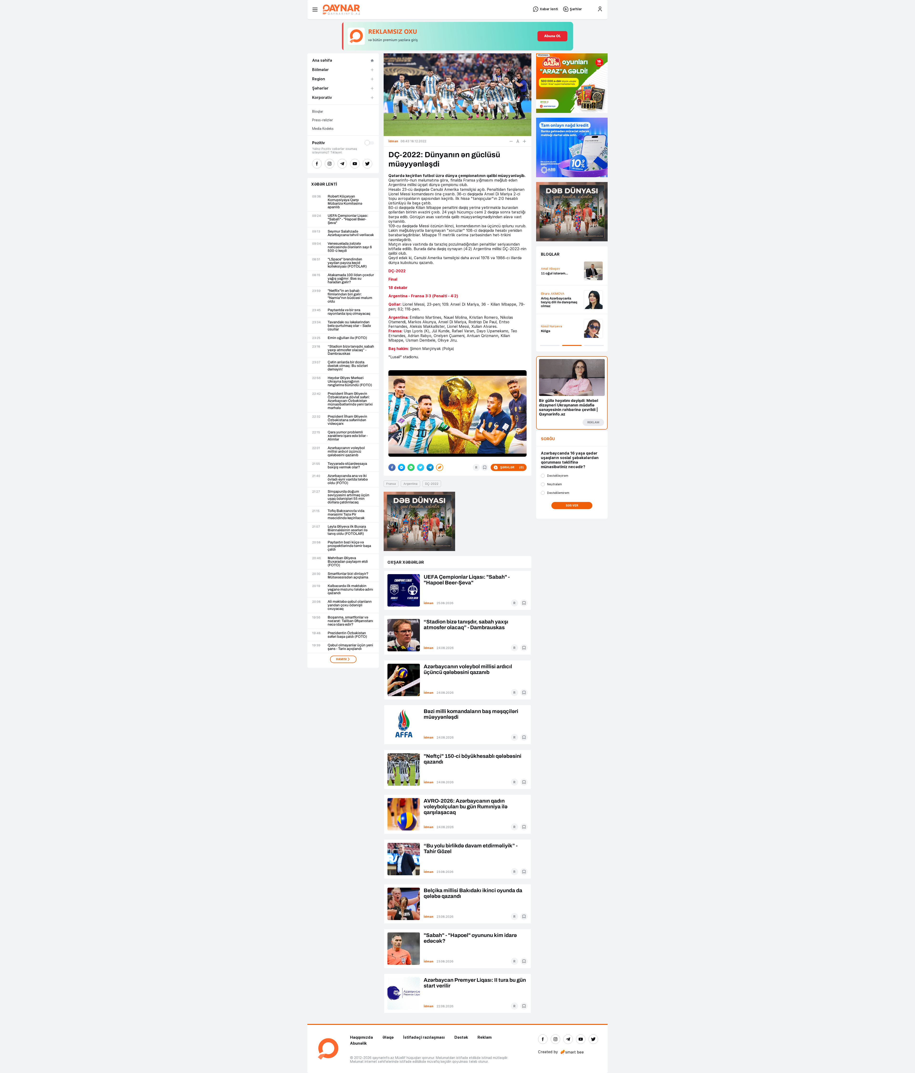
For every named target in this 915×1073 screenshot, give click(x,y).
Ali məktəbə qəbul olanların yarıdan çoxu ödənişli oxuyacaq (350, 605)
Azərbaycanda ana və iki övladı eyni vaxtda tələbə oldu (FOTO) (348, 479)
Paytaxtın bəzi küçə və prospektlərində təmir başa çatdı (349, 546)
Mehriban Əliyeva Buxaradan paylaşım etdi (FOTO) (348, 561)
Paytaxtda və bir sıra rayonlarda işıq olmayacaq (349, 311)
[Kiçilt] (511, 141)
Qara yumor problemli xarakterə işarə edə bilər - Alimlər (348, 435)
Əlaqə (388, 1037)
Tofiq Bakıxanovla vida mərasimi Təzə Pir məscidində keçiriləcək (346, 514)
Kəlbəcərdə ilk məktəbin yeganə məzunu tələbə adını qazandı (350, 589)
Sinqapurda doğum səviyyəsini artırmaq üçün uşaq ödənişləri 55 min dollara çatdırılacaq (348, 497)
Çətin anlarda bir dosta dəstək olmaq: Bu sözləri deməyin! (348, 365)
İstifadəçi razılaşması (424, 1037)
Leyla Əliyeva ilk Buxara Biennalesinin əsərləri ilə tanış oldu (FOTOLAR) (347, 530)
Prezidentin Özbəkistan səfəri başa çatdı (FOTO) (347, 634)
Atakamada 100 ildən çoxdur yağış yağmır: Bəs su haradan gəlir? (351, 278)
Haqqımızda (361, 1037)
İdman (428, 603)
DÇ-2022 (431, 484)
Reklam (485, 1037)
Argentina (410, 484)
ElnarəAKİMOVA (552, 293)
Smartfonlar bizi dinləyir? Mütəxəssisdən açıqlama (348, 575)
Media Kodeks (323, 129)
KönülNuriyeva (551, 326)
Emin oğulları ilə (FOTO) (347, 338)
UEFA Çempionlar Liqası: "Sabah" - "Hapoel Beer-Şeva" (348, 219)
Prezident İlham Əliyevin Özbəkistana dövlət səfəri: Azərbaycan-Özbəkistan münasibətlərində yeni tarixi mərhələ (350, 401)
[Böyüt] (524, 141)
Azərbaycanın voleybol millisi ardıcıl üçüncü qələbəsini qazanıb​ (346, 451)
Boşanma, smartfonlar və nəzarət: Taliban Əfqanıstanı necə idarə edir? (350, 621)
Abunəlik (358, 1043)
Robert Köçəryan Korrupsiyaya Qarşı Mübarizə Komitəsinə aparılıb (345, 202)
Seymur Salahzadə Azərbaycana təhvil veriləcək (351, 233)
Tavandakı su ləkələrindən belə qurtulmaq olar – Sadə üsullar (349, 325)
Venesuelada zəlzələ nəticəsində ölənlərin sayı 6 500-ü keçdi (350, 247)
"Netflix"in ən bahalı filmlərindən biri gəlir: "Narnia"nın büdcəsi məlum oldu (350, 296)
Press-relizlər (322, 120)
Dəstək (461, 1037)
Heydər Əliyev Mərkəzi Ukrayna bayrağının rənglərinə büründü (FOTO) (350, 381)
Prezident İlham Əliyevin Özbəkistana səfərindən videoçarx (347, 420)
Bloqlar (317, 111)
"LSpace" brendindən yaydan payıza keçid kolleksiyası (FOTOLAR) (347, 263)
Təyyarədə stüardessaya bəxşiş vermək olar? (347, 465)
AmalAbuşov (550, 268)
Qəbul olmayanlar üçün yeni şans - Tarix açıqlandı (350, 647)
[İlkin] (518, 141)
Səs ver (572, 505)
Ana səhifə (322, 60)
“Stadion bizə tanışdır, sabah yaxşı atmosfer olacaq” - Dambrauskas (351, 350)
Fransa (391, 484)
